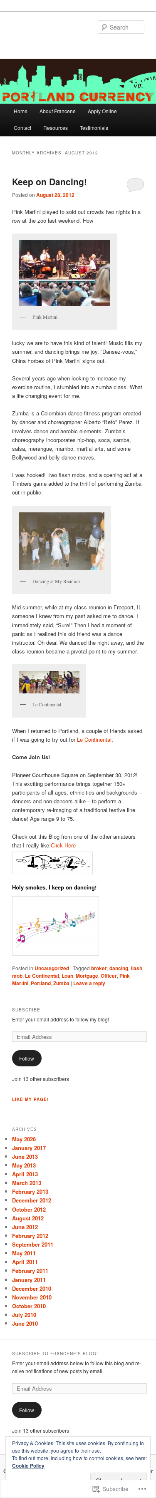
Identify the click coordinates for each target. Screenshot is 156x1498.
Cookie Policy (28, 1465)
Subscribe (26, 1010)
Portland (41, 983)
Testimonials (94, 127)
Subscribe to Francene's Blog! (55, 1353)
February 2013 (30, 1191)
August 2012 (28, 1218)
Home (20, 110)
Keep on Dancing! (49, 181)
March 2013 (26, 1183)
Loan (67, 975)
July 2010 (24, 1315)
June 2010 (25, 1323)
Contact (22, 127)
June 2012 (25, 1227)
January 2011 (29, 1280)
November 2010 (32, 1297)
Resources (55, 127)
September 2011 (32, 1244)
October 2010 (29, 1306)
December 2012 (31, 1200)
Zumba (61, 983)
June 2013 (25, 1156)
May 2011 (24, 1253)
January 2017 (29, 1148)
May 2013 (24, 1165)
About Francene (58, 110)
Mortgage (87, 975)
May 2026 (24, 1139)
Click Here (63, 845)
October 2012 (29, 1209)
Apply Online (102, 110)
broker (99, 968)
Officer (109, 975)
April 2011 (25, 1262)
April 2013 (25, 1174)
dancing (118, 968)
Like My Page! (30, 1099)
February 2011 (30, 1270)
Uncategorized (52, 968)
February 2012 (30, 1236)
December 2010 (31, 1288)
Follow (26, 1058)
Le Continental (94, 739)
